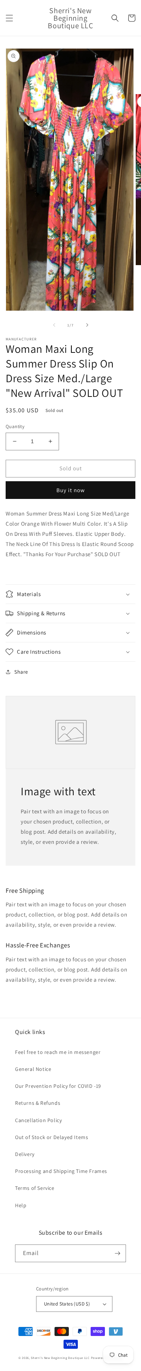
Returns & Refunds (37, 1103)
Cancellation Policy (38, 1120)
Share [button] (21, 671)
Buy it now (70, 490)
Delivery (25, 1154)
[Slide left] (54, 325)
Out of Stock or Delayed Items (51, 1137)
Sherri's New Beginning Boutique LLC (60, 1358)
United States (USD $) (67, 1304)
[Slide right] (87, 325)
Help (20, 1205)
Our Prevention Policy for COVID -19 (58, 1086)
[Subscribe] (117, 1253)
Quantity (15, 426)
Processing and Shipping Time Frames (61, 1171)
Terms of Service (35, 1188)
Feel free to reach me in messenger (57, 1052)
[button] (9, 18)
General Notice (33, 1069)
